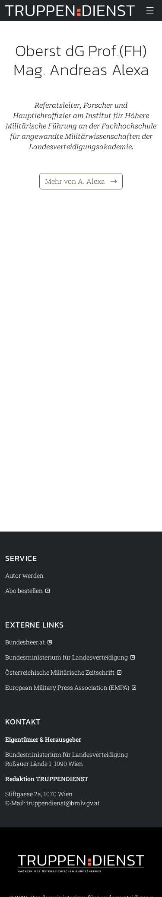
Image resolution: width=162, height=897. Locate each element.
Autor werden (24, 575)
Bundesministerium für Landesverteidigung (66, 657)
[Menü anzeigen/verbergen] (150, 10)
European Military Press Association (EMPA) (67, 687)
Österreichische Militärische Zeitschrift (59, 672)
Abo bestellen (24, 590)
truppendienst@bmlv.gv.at (63, 803)
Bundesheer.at (25, 642)
